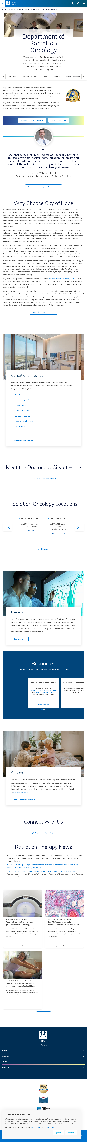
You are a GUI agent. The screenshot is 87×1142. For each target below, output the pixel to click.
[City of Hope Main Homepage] (2, 3)
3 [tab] (44, 709)
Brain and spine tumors (24, 400)
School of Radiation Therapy (45, 692)
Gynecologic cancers (23, 416)
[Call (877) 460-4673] (73, 3)
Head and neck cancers (24, 421)
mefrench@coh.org (21, 792)
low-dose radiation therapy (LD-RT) (62, 279)
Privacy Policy (49, 1127)
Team (45, 77)
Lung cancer (20, 426)
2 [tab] (43, 709)
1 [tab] (42, 709)
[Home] (43, 1039)
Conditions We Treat (29, 77)
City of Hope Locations (7, 9)
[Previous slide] (4, 76)
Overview (12, 77)
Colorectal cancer (22, 410)
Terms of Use (35, 1127)
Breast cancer (20, 405)
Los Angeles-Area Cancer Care (21, 9)
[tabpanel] (43, 357)
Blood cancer (20, 394)
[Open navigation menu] (84, 3)
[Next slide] (83, 76)
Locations (56, 77)
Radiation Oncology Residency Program (43, 690)
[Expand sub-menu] (84, 1050)
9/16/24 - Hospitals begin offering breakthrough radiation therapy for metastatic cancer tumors (42, 871)
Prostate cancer (21, 432)
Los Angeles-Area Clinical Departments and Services (43, 9)
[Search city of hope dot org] (79, 3)
